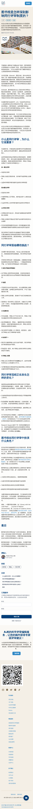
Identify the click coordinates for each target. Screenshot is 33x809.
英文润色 (11, 699)
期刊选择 (11, 728)
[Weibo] (11, 689)
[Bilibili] (3, 689)
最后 (3, 587)
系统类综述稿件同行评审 (22, 449)
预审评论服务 (12, 725)
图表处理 (11, 733)
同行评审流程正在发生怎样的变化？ (11, 581)
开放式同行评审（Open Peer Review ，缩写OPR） (16, 511)
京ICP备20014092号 (7, 805)
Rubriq (10, 710)
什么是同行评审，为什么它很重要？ (11, 576)
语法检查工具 (12, 713)
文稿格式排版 (12, 731)
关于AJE (11, 775)
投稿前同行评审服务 (14, 723)
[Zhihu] (7, 689)
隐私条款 (13, 794)
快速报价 (11, 754)
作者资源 (11, 751)
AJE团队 (11, 778)
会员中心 (11, 762)
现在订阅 (16, 616)
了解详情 (16, 653)
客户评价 (11, 780)
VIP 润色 (11, 702)
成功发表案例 (12, 783)
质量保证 (11, 760)
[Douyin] (19, 689)
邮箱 (2, 609)
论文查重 (11, 739)
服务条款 (19, 794)
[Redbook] (15, 689)
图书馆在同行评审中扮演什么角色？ (11, 584)
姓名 (2, 601)
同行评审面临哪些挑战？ (8, 579)
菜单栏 (28, 3)
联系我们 (11, 772)
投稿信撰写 (12, 742)
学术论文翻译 (12, 707)
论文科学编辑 (12, 705)
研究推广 (11, 736)
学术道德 (11, 757)
